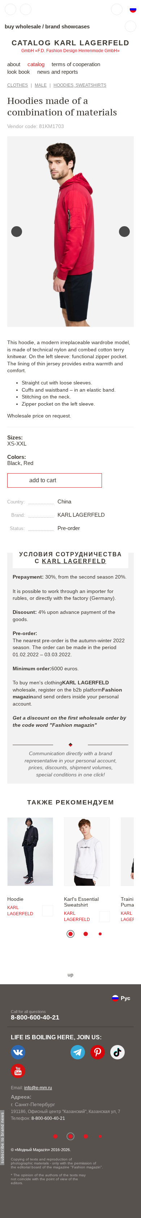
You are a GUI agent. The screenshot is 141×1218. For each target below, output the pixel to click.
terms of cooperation (76, 64)
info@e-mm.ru (38, 1087)
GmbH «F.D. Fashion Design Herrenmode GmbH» (70, 50)
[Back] (16, 231)
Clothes (17, 85)
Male (41, 85)
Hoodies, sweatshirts (80, 85)
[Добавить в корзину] (47, 910)
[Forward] (124, 231)
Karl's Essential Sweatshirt (81, 902)
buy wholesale (23, 26)
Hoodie (15, 899)
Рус (125, 998)
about (13, 64)
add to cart (42, 480)
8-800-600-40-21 (35, 1017)
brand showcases (67, 26)
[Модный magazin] (57, 9)
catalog (35, 64)
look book (18, 72)
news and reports (57, 72)
